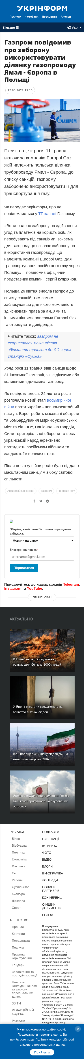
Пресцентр (49, 16)
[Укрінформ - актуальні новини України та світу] (42, 8)
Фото (46, 852)
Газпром (46, 490)
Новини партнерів (50, 888)
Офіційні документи (52, 906)
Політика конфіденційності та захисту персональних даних (24, 989)
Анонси (66, 16)
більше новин (42, 597)
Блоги (47, 866)
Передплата (21, 940)
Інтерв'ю (49, 846)
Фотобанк (31, 16)
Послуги (15, 16)
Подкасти (50, 832)
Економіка (19, 859)
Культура (18, 894)
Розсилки (18, 1020)
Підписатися (23, 568)
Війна (16, 838)
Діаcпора (18, 900)
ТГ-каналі (47, 213)
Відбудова (19, 845)
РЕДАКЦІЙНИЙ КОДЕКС (23, 1012)
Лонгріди (50, 880)
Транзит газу (67, 490)
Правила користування (22, 956)
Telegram (71, 584)
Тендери (18, 965)
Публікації (50, 839)
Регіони (17, 880)
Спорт (16, 907)
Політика (18, 852)
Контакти (18, 933)
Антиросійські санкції (20, 490)
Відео (47, 859)
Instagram (12, 588)
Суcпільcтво (20, 887)
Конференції (52, 897)
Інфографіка (52, 873)
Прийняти (42, 1052)
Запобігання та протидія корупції (24, 973)
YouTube (34, 588)
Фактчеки (18, 866)
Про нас (18, 927)
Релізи (47, 915)
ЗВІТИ (16, 1003)
